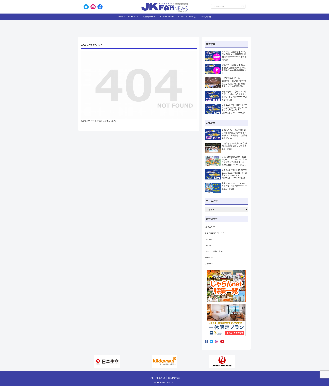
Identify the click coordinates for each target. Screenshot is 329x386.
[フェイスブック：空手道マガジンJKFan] (206, 342)
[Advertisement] (164, 27)
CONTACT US (174, 378)
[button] (242, 6)
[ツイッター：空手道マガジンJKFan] (211, 342)
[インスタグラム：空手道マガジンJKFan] (216, 341)
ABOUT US (160, 378)
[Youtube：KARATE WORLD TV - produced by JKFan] (222, 342)
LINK (151, 378)
